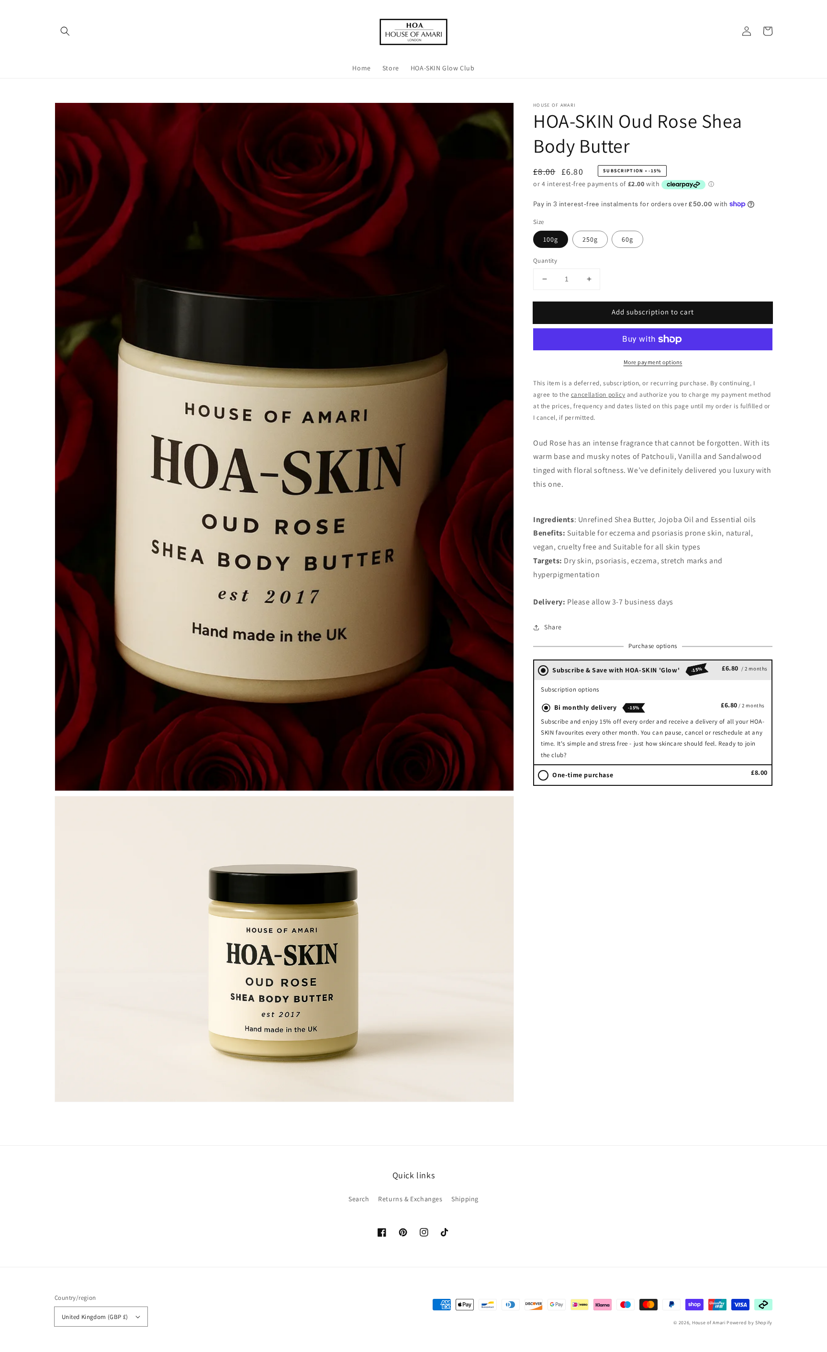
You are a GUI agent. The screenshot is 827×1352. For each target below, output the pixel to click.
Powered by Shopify (749, 1322)
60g (627, 239)
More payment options (653, 362)
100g (550, 239)
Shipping (465, 1199)
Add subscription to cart (653, 311)
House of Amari (709, 1322)
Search (358, 1199)
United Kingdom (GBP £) (95, 1317)
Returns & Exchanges (410, 1199)
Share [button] (553, 627)
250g (590, 239)
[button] (65, 31)
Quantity (545, 261)
